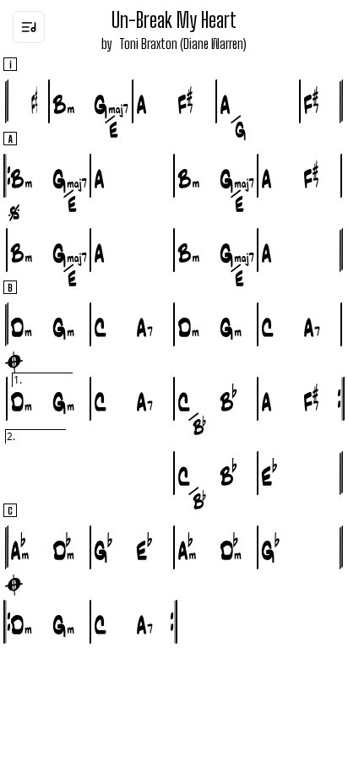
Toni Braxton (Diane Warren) (183, 43)
